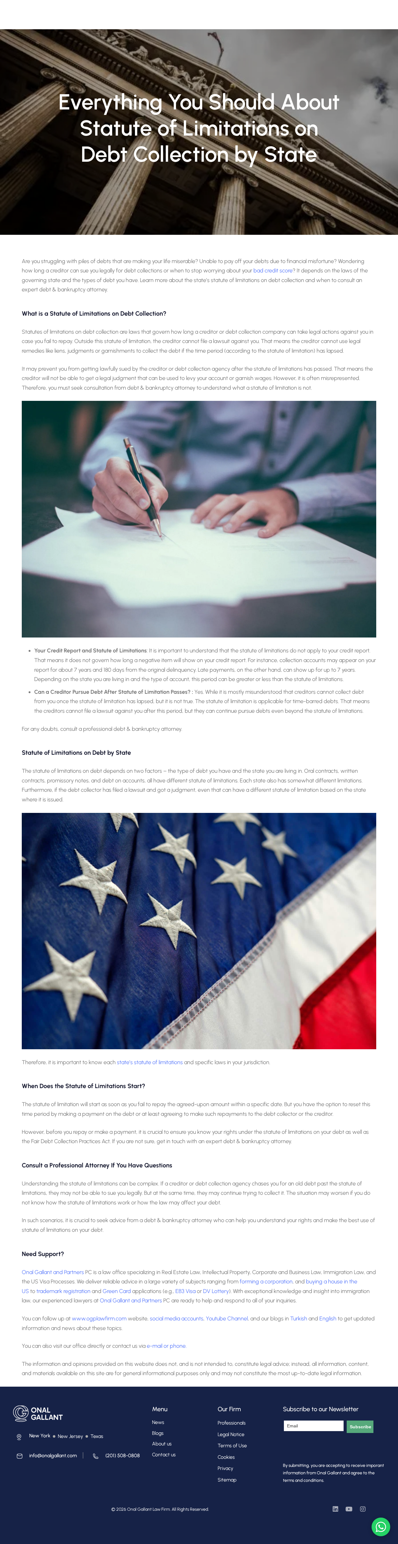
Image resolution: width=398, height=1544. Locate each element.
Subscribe (360, 1426)
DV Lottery (216, 1291)
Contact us (164, 1455)
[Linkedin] (335, 1509)
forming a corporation (266, 1281)
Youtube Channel (227, 1318)
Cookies (226, 1457)
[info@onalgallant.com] (45, 1457)
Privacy (225, 1468)
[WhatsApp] (381, 1527)
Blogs (158, 1433)
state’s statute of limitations (150, 1062)
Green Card (117, 1291)
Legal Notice (231, 1434)
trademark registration (63, 1291)
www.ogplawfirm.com (100, 1318)
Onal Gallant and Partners (53, 1272)
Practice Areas (181, 11)
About (111, 11)
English (328, 1318)
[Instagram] (363, 1509)
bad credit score (273, 270)
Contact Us (252, 11)
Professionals (142, 11)
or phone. (175, 1345)
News (158, 1422)
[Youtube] (349, 1509)
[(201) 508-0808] (114, 1457)
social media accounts (176, 1318)
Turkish (299, 1318)
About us (162, 1444)
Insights (222, 11)
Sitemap (227, 1480)
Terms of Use (232, 1446)
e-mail (154, 1345)
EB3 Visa (185, 1291)
